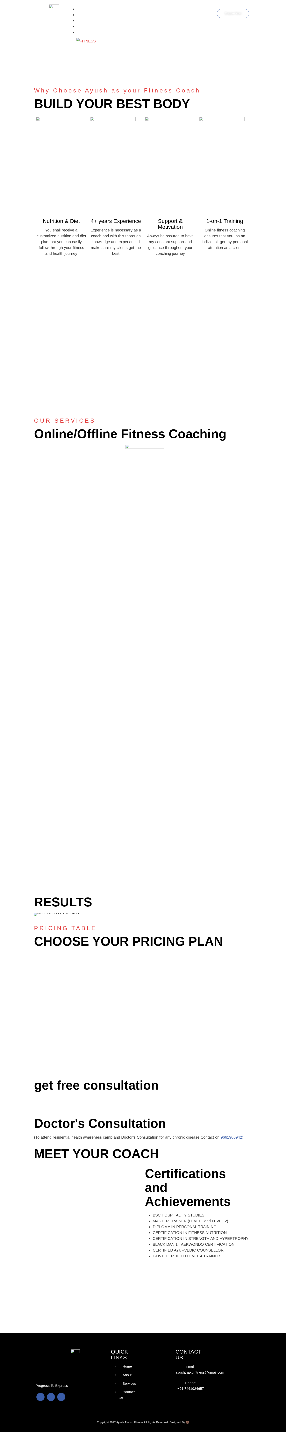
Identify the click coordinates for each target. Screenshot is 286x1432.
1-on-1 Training (224, 221)
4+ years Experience (116, 221)
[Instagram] (40, 1397)
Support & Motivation (170, 224)
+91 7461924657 (190, 1389)
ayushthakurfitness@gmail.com (199, 1372)
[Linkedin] (61, 1397)
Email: (191, 1367)
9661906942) (232, 1137)
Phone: (190, 1383)
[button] (38, 914)
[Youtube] (51, 1397)
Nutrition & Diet (61, 221)
